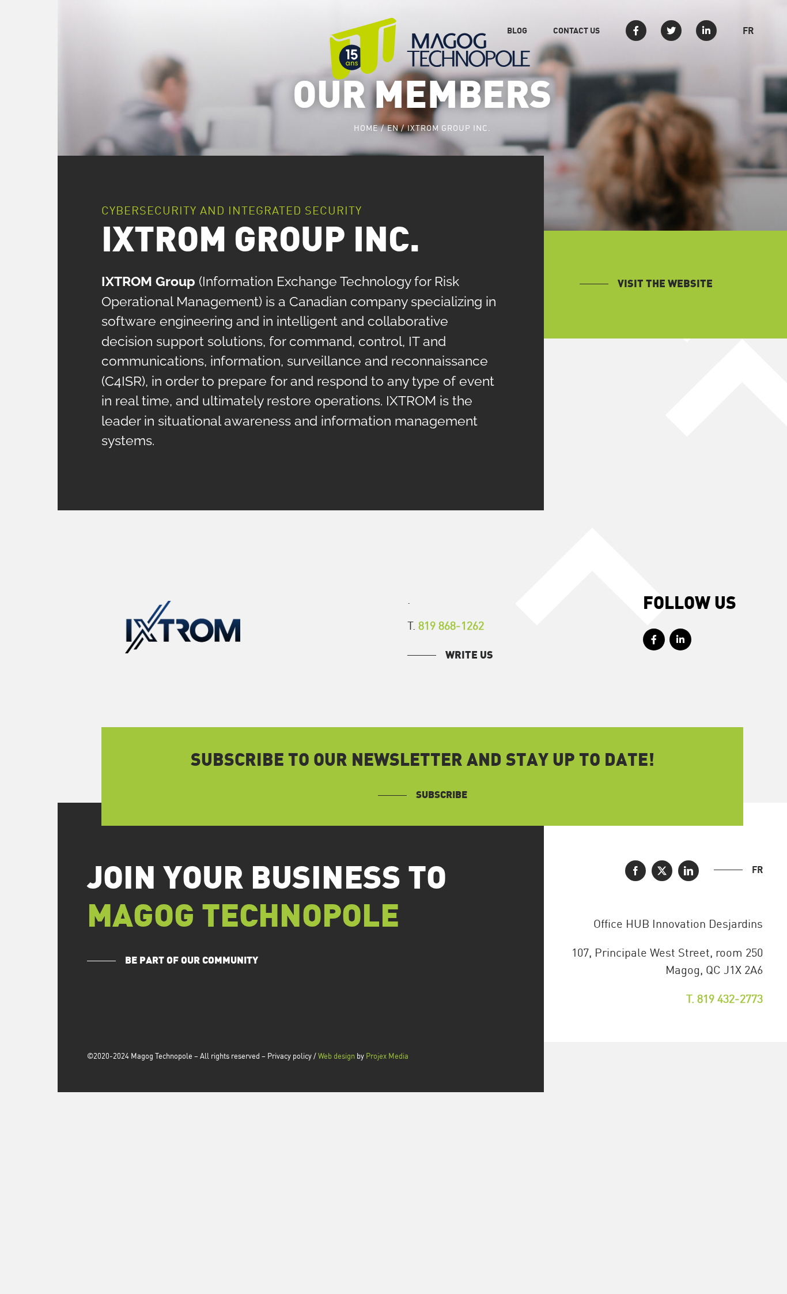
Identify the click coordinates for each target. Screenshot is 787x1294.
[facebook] (635, 870)
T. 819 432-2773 (724, 998)
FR (757, 869)
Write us (469, 655)
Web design (336, 1055)
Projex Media (387, 1055)
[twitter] (662, 870)
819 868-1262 (451, 625)
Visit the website (665, 284)
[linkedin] (688, 870)
